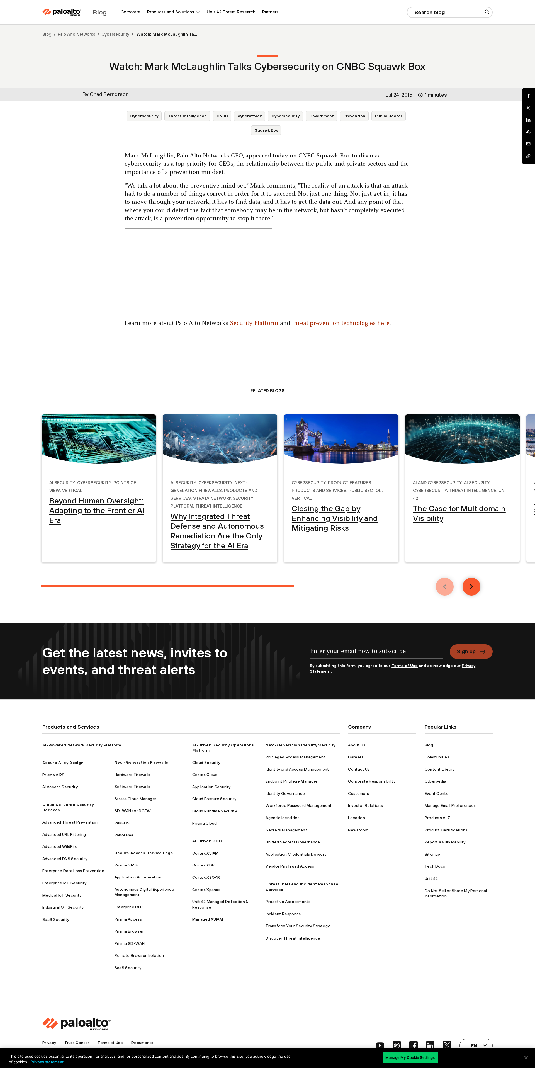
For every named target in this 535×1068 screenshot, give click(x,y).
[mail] (528, 144)
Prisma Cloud (204, 823)
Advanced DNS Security (64, 858)
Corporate (130, 11)
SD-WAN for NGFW (133, 811)
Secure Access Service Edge (144, 853)
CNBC (222, 116)
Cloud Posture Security (214, 799)
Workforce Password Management (299, 805)
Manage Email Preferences (450, 805)
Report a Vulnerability (445, 842)
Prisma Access (128, 919)
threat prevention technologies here (341, 323)
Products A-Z (437, 817)
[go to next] (471, 587)
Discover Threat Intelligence (293, 938)
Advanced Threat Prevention (70, 822)
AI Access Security (60, 787)
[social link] (380, 1045)
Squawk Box (266, 130)
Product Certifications (446, 830)
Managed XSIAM (207, 919)
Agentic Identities (283, 817)
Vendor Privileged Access (290, 866)
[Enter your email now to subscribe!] (376, 653)
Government (321, 116)
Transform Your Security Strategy (298, 926)
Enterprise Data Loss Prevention (73, 870)
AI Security (62, 482)
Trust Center (76, 1042)
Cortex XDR (203, 865)
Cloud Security (206, 762)
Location (356, 817)
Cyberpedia (435, 781)
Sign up (466, 651)
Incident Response (283, 914)
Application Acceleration (138, 877)
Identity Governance (285, 793)
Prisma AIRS (53, 775)
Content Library (439, 769)
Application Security (211, 787)
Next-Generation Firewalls (141, 762)
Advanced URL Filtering (64, 834)
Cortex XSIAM (205, 853)
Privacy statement (47, 1062)
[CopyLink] (528, 156)
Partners (270, 11)
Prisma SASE (126, 865)
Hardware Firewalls (132, 774)
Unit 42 (431, 878)
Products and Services (319, 489)
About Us (356, 745)
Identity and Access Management (297, 769)
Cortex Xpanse (206, 889)
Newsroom (358, 830)
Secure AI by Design (63, 762)
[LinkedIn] (528, 120)
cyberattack (250, 116)
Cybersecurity (115, 34)
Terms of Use (404, 665)
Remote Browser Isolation (139, 955)
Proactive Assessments (288, 901)
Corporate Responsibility (371, 781)
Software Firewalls (132, 786)
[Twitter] (528, 108)
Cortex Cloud (205, 774)
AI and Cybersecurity (437, 482)
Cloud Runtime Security (214, 811)
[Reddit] (528, 132)
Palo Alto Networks (76, 34)
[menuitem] (130, 12)
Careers (355, 757)
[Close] (526, 1058)
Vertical (72, 489)
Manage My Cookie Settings (410, 1057)
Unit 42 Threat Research (231, 11)
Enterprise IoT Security (64, 883)
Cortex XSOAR (206, 877)
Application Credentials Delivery (296, 854)
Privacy (49, 1042)
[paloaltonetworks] (61, 12)
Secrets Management (286, 830)
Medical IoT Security (61, 895)
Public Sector (388, 116)
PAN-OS (122, 823)
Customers (358, 793)
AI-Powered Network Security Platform (81, 745)
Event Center (437, 793)
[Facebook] (528, 96)
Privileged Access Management (295, 757)
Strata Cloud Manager (135, 799)
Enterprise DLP (129, 907)
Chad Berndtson (109, 94)
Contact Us (358, 769)
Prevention (354, 116)
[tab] (167, 586)
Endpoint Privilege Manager (291, 781)
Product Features (349, 482)
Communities (437, 757)
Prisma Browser (129, 931)
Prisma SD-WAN (130, 943)
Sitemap (432, 854)
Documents (142, 1042)
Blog (47, 34)
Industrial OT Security (63, 907)
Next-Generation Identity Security (300, 745)
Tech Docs (435, 866)
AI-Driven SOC (207, 841)
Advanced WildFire (59, 846)
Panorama (124, 835)
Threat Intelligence (187, 116)
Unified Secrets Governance (293, 842)
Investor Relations (365, 805)
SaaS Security (55, 919)
